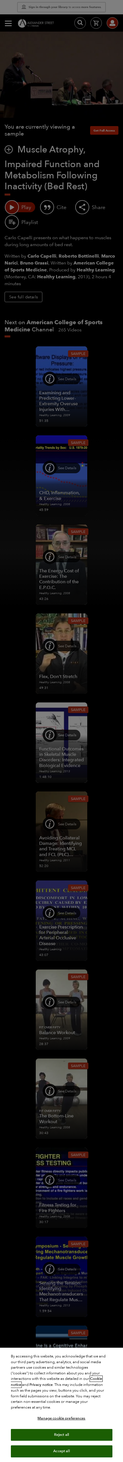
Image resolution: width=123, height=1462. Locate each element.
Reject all (61, 1434)
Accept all (61, 1451)
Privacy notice (41, 1384)
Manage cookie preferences (61, 1418)
